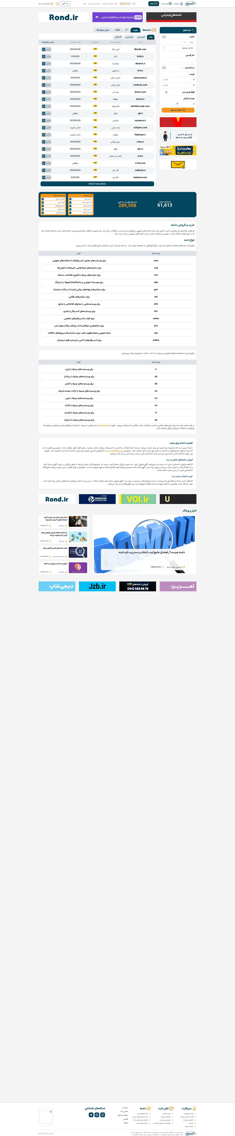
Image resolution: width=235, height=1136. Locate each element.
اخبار (84, 3)
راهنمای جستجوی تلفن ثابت (162, 1123)
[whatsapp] (102, 1114)
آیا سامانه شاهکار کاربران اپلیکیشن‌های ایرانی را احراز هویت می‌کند (54, 534)
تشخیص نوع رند (94, 3)
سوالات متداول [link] (123, 1115)
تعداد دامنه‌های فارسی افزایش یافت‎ (55, 548)
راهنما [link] (126, 1123)
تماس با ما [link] (124, 1111)
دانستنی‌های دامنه (142, 1123)
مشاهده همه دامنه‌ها (97, 183)
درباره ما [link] (125, 1107)
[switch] (165, 92)
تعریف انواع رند (189, 1114)
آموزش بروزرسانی (165, 1120)
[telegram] (91, 1114)
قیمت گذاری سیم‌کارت (109, 3)
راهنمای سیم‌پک (166, 1117)
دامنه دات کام (104, 425)
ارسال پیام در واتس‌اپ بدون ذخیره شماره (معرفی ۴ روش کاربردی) (55, 518)
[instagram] (96, 1114)
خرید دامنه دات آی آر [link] (115, 450)
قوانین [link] (125, 1119)
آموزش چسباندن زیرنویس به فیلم (55, 563)
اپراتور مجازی (189, 1126)
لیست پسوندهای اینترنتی (140, 1117)
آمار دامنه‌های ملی (142, 1114)
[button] (125, 4)
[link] (57, 3)
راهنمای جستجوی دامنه (140, 1120)
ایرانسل (191, 1123)
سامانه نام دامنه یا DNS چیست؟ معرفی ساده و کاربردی (155, 552)
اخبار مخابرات (166, 1114)
